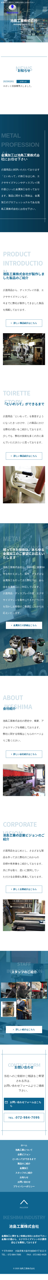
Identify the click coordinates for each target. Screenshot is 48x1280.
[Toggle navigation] (45, 9)
